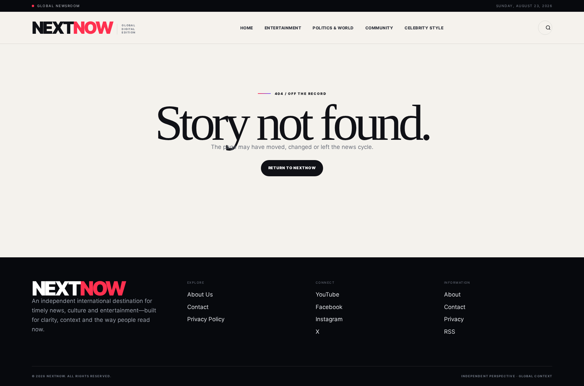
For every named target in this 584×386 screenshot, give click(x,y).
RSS (449, 331)
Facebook (329, 307)
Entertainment (283, 27)
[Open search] (545, 28)
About (452, 294)
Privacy (454, 319)
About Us (200, 294)
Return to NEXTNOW (292, 167)
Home (246, 27)
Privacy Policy (205, 319)
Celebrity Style (424, 27)
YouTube (327, 294)
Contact (198, 307)
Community (379, 27)
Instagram (329, 319)
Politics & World (333, 27)
